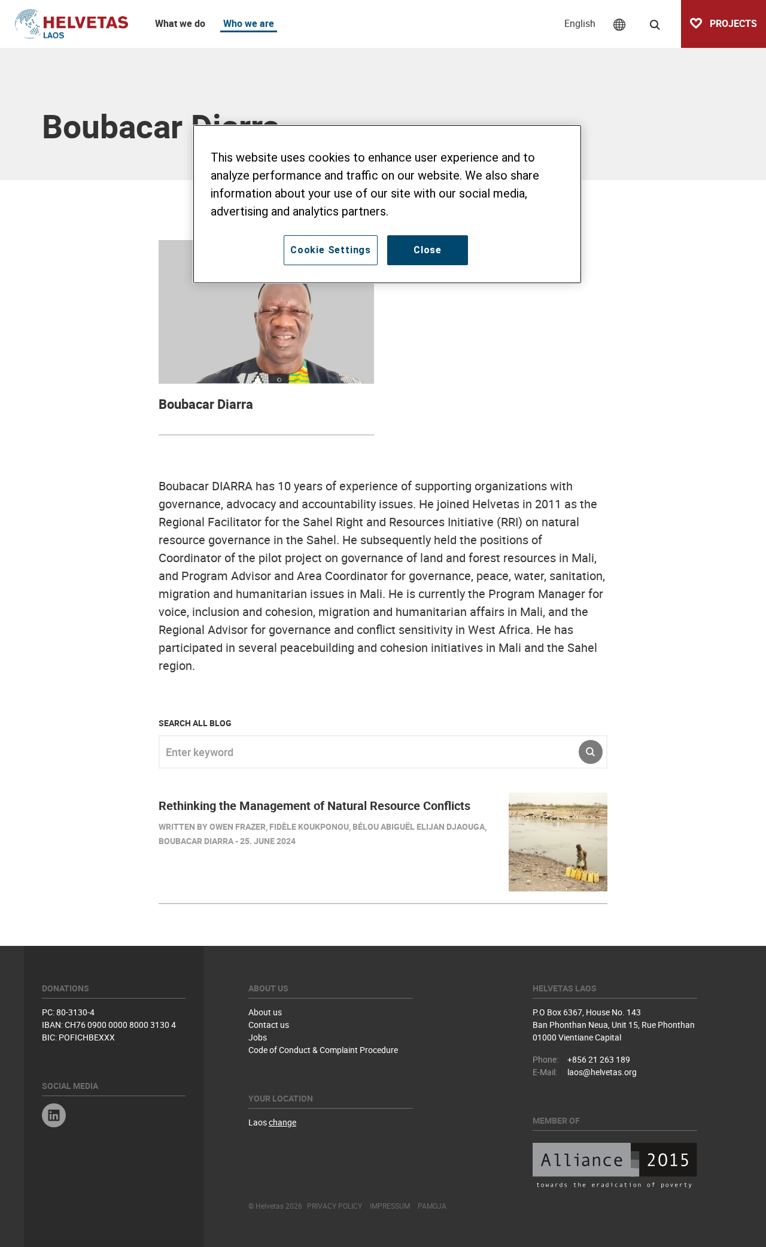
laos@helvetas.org (602, 1072)
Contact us (268, 1024)
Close (428, 250)
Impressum (390, 1205)
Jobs (257, 1037)
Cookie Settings (330, 250)
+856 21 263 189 (598, 1059)
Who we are (248, 23)
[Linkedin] (54, 1116)
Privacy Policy (334, 1205)
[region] (387, 204)
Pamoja (432, 1205)
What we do (180, 23)
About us (265, 1012)
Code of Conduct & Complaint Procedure (323, 1049)
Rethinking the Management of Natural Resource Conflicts (314, 805)
